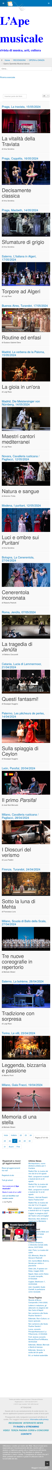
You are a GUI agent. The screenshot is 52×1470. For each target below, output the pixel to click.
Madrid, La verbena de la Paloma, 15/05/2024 (23, 353)
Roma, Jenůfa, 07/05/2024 (19, 612)
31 (5, 1146)
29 (25, 1141)
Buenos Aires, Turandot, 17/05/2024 (25, 305)
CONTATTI (26, 1434)
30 (30, 1141)
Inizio (6, 1135)
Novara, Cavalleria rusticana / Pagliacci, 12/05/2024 (20, 457)
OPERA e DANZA (37, 60)
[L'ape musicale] (16, 3)
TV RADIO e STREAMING (26, 1426)
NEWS (40, 1422)
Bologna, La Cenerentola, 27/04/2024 (18, 558)
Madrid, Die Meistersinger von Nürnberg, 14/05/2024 (21, 402)
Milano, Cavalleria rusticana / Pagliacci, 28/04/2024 (20, 816)
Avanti (11, 1146)
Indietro (14, 1135)
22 (21, 1135)
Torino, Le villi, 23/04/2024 (18, 1033)
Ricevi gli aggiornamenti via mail (11, 1169)
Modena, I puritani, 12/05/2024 (21, 505)
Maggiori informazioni (40, 1468)
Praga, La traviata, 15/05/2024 (21, 106)
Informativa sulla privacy (39, 1419)
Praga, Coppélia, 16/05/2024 (20, 158)
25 (5, 1141)
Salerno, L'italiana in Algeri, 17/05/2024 (19, 257)
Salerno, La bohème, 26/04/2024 (23, 981)
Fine (18, 1146)
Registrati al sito (8, 1175)
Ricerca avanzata (7, 77)
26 (10, 1141)
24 (31, 1135)
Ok (47, 1464)
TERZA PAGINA (19, 1430)
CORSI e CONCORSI (38, 1430)
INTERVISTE (29, 1422)
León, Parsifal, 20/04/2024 (18, 768)
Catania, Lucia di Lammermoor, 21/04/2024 (22, 665)
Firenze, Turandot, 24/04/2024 (21, 869)
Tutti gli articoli (7, 1180)
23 (26, 1135)
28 (20, 1141)
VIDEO (6, 1430)
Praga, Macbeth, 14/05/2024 (20, 210)
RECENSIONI (19, 60)
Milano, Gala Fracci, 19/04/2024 (22, 1085)
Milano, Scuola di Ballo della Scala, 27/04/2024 (24, 922)
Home (7, 60)
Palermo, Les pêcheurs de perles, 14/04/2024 (23, 714)
